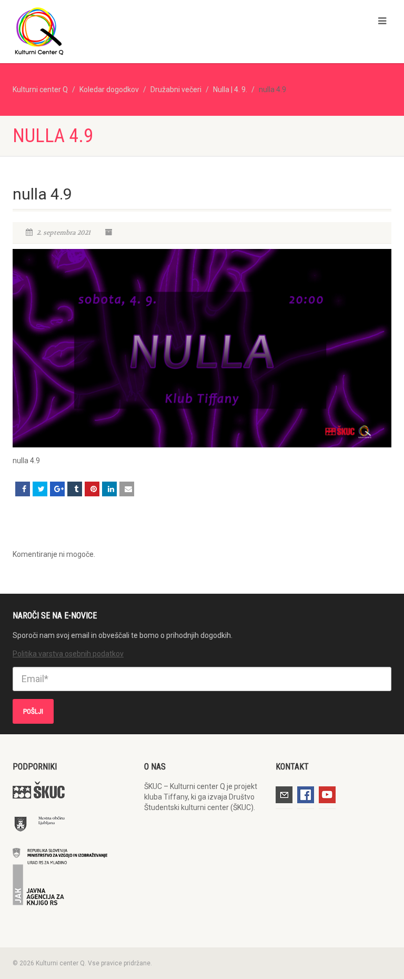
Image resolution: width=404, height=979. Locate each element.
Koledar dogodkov (109, 89)
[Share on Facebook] (22, 489)
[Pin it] (92, 489)
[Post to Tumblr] (74, 489)
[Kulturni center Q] (103, 30)
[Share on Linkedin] (109, 489)
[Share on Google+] (57, 489)
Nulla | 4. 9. (230, 89)
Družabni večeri (175, 89)
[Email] (126, 489)
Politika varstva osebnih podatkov (68, 654)
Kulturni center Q (40, 89)
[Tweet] (40, 489)
